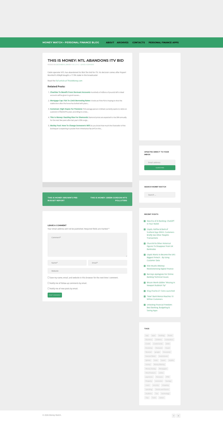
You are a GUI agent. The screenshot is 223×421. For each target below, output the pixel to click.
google (157, 352)
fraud (167, 348)
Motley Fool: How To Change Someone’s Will (70, 125)
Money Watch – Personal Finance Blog (70, 42)
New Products (151, 373)
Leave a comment (87, 64)
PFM (167, 377)
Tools (154, 398)
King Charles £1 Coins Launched (161, 291)
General (148, 352)
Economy (149, 348)
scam (147, 385)
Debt (167, 344)
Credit (148, 344)
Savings (168, 381)
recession (158, 381)
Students (149, 393)
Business (149, 339)
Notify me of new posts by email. (64, 288)
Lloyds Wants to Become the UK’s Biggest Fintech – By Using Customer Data (161, 257)
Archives (122, 42)
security (156, 385)
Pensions (159, 377)
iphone (148, 360)
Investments (163, 356)
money (148, 364)
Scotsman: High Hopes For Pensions (66, 109)
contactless (169, 339)
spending (149, 389)
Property (149, 381)
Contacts (138, 42)
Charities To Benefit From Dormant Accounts (70, 92)
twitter (161, 398)
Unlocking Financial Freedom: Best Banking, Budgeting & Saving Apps (159, 307)
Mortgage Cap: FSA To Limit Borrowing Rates (70, 100)
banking (161, 335)
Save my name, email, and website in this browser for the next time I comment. (84, 277)
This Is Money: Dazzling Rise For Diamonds (69, 117)
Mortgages (163, 369)
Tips (147, 398)
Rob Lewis (75, 64)
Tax (156, 393)
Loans (163, 360)
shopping (165, 385)
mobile (171, 360)
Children (159, 339)
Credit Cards (157, 344)
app (147, 335)
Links (156, 360)
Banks (170, 335)
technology (165, 393)
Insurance (166, 352)
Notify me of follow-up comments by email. (68, 283)
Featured (159, 348)
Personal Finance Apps (164, 42)
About (110, 42)
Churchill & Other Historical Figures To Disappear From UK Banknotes (160, 246)
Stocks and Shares (162, 389)
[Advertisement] (111, 19)
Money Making (159, 364)
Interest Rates (151, 356)
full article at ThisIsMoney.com (69, 80)
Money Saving (151, 369)
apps (153, 335)
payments (149, 377)
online (161, 373)
